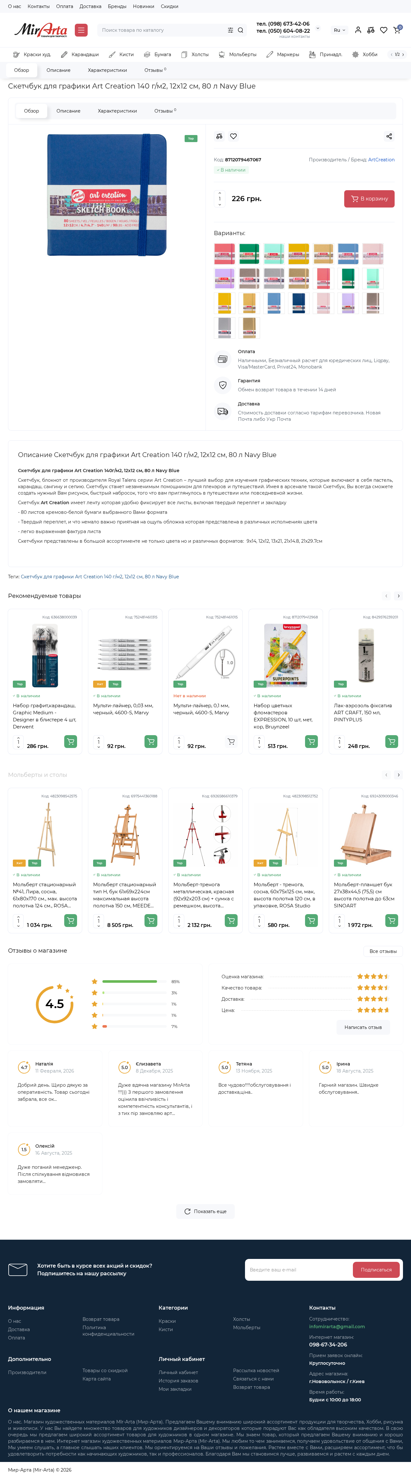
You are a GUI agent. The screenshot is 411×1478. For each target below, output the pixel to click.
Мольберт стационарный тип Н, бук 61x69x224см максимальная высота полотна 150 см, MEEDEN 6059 (124, 895)
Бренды (117, 6)
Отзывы (155, 70)
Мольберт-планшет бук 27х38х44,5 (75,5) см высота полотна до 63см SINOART (364, 895)
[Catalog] (81, 30)
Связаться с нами (253, 1379)
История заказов (178, 1381)
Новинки (143, 6)
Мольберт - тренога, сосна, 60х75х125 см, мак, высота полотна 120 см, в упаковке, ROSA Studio (284, 895)
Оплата (64, 6)
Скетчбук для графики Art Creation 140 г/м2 (71, 577)
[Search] (240, 30)
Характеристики (107, 70)
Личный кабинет (178, 1372)
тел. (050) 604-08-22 (283, 31)
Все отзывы (383, 951)
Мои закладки (175, 1389)
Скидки (170, 6)
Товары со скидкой (105, 1370)
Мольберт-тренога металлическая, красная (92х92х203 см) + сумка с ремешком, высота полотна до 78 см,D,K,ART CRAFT (205, 895)
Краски (167, 1321)
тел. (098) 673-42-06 (283, 24)
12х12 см (134, 577)
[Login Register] (358, 30)
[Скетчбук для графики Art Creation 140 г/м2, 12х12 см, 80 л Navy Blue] (107, 195)
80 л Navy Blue (162, 577)
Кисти (166, 1329)
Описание (59, 70)
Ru (337, 30)
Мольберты (246, 1327)
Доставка (90, 6)
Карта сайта (97, 1379)
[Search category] (230, 30)
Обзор (21, 70)
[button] (386, 595)
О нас (14, 6)
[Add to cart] (70, 741)
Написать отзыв (363, 1027)
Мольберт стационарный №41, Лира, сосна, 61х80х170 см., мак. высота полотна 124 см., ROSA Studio (45, 895)
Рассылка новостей (256, 1370)
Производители (27, 1372)
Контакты (39, 6)
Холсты (241, 1319)
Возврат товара (101, 1319)
